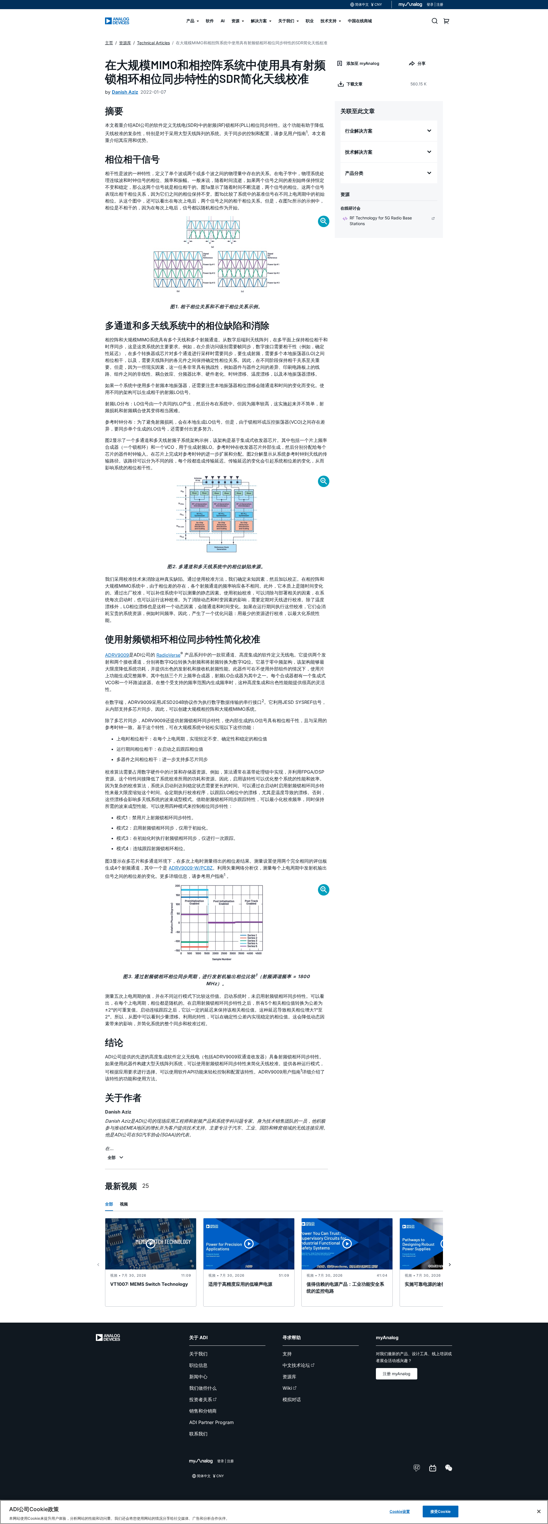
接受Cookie (440, 1511)
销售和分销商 (203, 1411)
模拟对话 (292, 1399)
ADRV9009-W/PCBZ (191, 868)
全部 (109, 1203)
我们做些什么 (203, 1388)
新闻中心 (198, 1376)
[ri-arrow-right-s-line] (449, 1264)
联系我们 (198, 1434)
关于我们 (198, 1354)
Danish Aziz (125, 92)
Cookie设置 (400, 1511)
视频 (124, 1203)
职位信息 (198, 1365)
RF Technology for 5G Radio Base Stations (381, 220)
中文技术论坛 (296, 1365)
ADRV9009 (117, 655)
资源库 (289, 1376)
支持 (287, 1354)
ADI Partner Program (211, 1422)
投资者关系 (200, 1399)
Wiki (287, 1388)
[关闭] (539, 1511)
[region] (274, 1512)
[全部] (116, 1157)
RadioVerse (168, 655)
